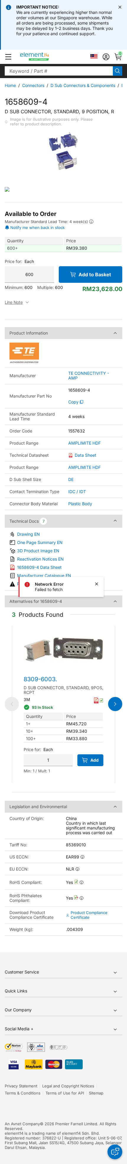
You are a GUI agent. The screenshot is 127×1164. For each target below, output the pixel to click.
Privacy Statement (21, 1086)
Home (10, 85)
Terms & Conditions (22, 1093)
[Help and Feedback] (115, 1151)
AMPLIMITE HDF (84, 443)
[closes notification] (120, 7)
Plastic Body (80, 503)
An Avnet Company (22, 1123)
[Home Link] (46, 57)
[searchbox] (59, 71)
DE (71, 479)
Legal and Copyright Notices (68, 1086)
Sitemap (96, 1093)
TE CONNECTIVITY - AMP (88, 375)
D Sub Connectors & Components (83, 85)
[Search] (117, 71)
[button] (8, 57)
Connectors (33, 85)
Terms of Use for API (64, 1093)
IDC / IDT (77, 491)
